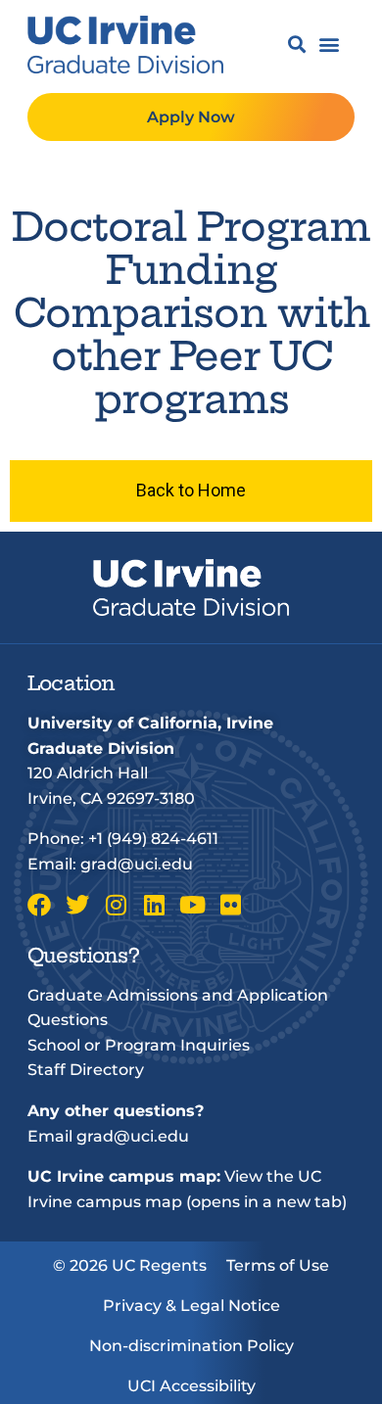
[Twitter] (77, 904)
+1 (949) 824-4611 (153, 838)
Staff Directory (85, 1069)
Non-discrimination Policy (191, 1345)
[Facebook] (39, 904)
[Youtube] (192, 904)
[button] (296, 44)
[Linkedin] (154, 904)
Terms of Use (277, 1265)
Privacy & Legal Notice (191, 1305)
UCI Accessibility (191, 1386)
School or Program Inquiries (138, 1045)
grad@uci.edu (136, 864)
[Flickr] (230, 904)
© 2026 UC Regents (130, 1265)
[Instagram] (115, 904)
